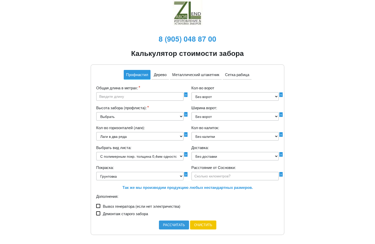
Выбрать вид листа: (113, 147)
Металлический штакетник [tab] (195, 74)
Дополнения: (107, 196)
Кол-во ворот (202, 87)
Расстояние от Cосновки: (213, 167)
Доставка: (200, 147)
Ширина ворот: (204, 107)
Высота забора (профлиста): (122, 108)
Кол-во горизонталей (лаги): (120, 127)
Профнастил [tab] (137, 74)
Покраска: (105, 167)
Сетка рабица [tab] (237, 74)
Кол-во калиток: (205, 127)
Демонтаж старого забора (125, 213)
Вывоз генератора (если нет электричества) (141, 206)
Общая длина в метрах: (118, 88)
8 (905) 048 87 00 (187, 38)
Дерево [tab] (160, 74)
